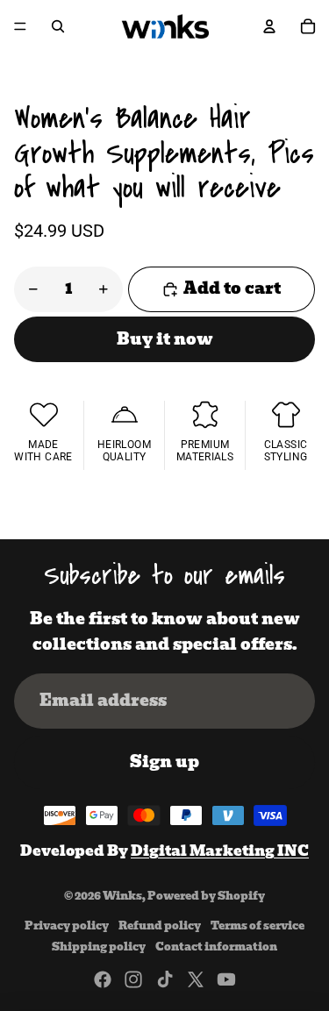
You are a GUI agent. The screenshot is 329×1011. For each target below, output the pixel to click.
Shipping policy (99, 946)
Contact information (216, 946)
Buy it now (165, 339)
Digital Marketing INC (220, 851)
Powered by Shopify (206, 895)
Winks (122, 895)
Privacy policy (67, 925)
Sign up (164, 761)
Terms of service (257, 925)
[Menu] (20, 26)
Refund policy (159, 925)
